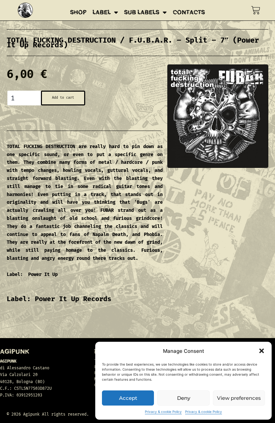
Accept (128, 398)
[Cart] (255, 10)
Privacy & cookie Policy (163, 412)
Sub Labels (141, 12)
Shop (78, 12)
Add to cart (63, 98)
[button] (261, 350)
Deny (183, 398)
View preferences (239, 398)
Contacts (189, 12)
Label (102, 12)
